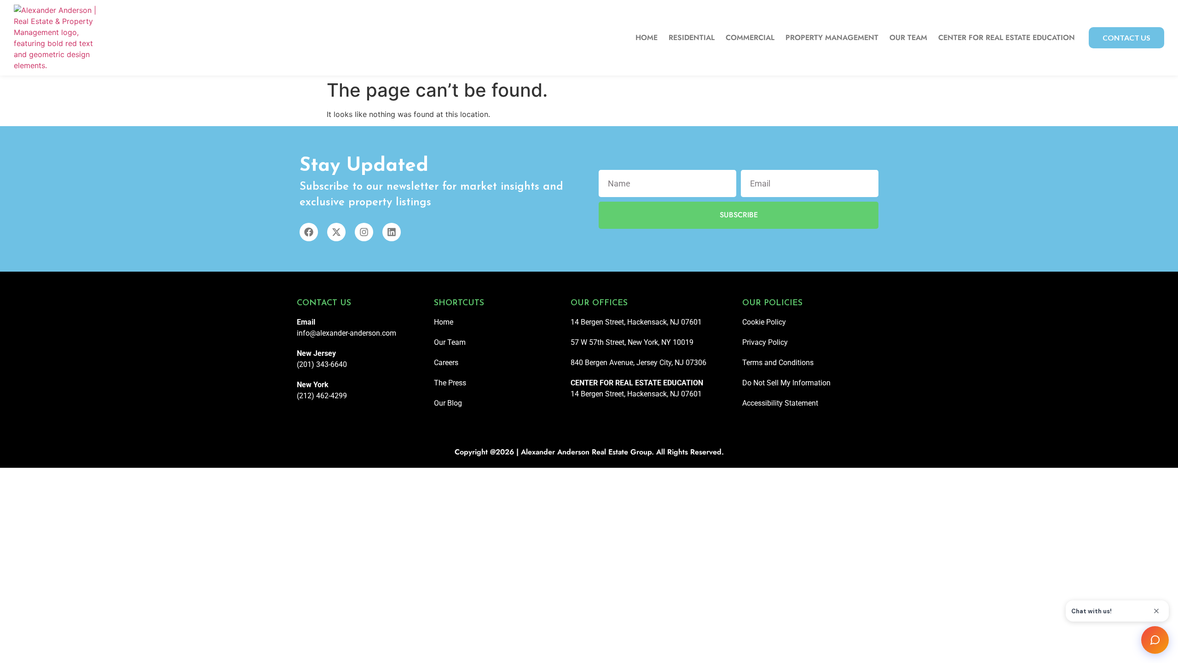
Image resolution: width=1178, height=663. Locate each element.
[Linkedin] (391, 232)
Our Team (908, 37)
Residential (692, 37)
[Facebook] (309, 232)
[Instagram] (364, 232)
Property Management (831, 37)
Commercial (750, 37)
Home (646, 37)
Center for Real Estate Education (1006, 37)
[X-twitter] (336, 232)
